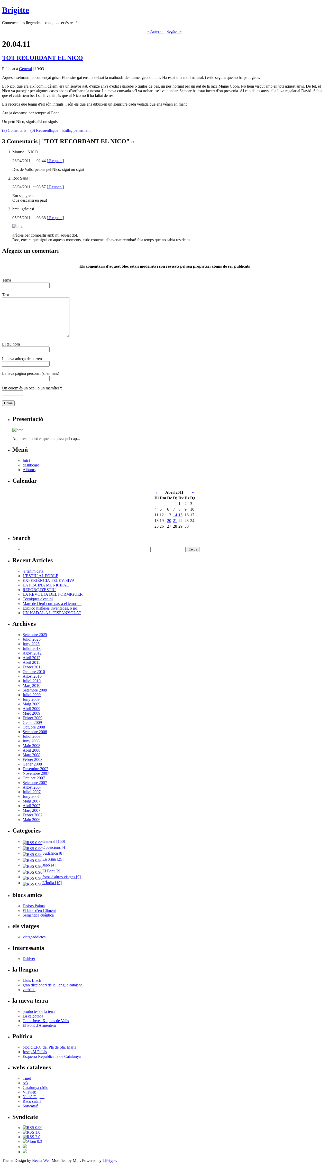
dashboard (31, 465)
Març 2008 (31, 755)
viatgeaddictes (34, 937)
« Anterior (155, 31)
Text (5, 295)
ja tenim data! (33, 571)
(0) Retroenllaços (44, 130)
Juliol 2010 (32, 681)
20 (169, 520)
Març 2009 (31, 713)
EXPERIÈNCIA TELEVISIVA (49, 580)
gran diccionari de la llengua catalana (53, 985)
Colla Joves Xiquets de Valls (46, 1021)
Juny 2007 (31, 796)
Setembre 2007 (35, 782)
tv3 (25, 1083)
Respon (55, 160)
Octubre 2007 (34, 778)
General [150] (53, 841)
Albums (29, 470)
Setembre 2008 (35, 732)
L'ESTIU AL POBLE (40, 576)
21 (175, 520)
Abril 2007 (31, 806)
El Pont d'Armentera (39, 1025)
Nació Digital (33, 1097)
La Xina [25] (52, 859)
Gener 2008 (32, 764)
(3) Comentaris (14, 130)
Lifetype (109, 1160)
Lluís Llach (32, 980)
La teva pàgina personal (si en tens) (30, 373)
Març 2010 (31, 685)
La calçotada (33, 1016)
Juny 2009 (31, 699)
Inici (26, 460)
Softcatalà (31, 1106)
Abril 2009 (31, 708)
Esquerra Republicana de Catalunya (52, 1056)
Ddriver (29, 958)
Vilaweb (29, 1092)
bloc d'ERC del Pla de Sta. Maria (49, 1047)
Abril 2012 (31, 658)
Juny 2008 (31, 741)
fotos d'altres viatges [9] (61, 877)
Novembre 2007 (36, 773)
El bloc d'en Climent (39, 910)
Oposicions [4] (54, 847)
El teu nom (11, 344)
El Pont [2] (51, 871)
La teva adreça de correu (22, 359)
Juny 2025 (31, 644)
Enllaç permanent (76, 130)
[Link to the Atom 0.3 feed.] (32, 1141)
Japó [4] (49, 865)
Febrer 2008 (32, 759)
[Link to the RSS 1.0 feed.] (31, 1132)
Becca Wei (41, 1160)
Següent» (174, 31)
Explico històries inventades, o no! (50, 608)
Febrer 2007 (32, 815)
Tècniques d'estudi (38, 599)
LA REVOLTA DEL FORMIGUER (53, 594)
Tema (6, 280)
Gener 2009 (32, 722)
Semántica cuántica (38, 915)
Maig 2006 (31, 819)
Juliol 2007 (32, 792)
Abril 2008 (31, 750)
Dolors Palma (34, 906)
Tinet (27, 1078)
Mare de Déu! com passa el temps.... (52, 603)
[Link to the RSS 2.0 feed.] (31, 1137)
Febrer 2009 (32, 718)
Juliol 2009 (32, 695)
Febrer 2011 (32, 667)
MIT (76, 1160)
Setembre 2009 (35, 690)
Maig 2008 (31, 745)
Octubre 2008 (34, 727)
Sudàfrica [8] (52, 853)
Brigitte (15, 10)
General (25, 69)
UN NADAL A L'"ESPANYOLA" (52, 613)
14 (175, 515)
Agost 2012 (32, 653)
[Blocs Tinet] (25, 1146)
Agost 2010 (32, 676)
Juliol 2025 (32, 639)
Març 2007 (31, 810)
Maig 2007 (31, 801)
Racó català (32, 1101)
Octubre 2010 (34, 671)
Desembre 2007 (35, 769)
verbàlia (29, 989)
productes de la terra (39, 1011)
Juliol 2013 (32, 648)
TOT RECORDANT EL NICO (42, 57)
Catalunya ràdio (35, 1087)
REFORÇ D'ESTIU (39, 589)
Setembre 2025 (35, 634)
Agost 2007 (32, 787)
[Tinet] (25, 1152)
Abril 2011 (31, 662)
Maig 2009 (31, 704)
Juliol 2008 (32, 736)
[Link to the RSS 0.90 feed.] (32, 1127)
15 (180, 515)
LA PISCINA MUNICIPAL (46, 585)
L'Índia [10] (52, 883)
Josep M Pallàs (35, 1052)
